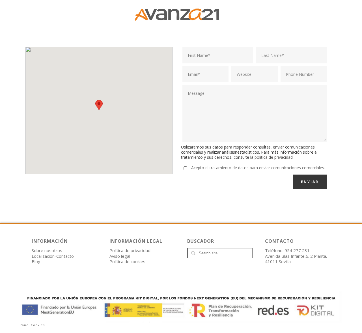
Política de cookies (127, 261)
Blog (36, 261)
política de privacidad (274, 157)
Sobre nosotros (47, 250)
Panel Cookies (32, 325)
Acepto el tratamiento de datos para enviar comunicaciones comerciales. (258, 167)
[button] (99, 105)
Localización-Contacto (53, 256)
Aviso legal (119, 256)
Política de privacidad (129, 250)
